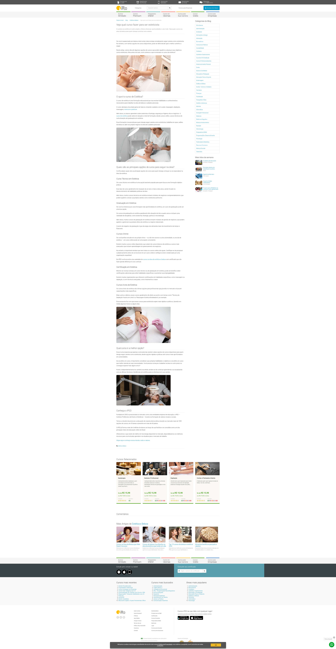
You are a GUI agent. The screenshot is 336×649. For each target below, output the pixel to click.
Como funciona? (138, 613)
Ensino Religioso (206, 184)
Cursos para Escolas (156, 628)
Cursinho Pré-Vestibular (202, 57)
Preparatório (152, 15)
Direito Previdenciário (125, 586)
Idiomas (198, 106)
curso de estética (122, 116)
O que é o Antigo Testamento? (207, 181)
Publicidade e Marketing (202, 142)
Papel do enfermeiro (208, 174)
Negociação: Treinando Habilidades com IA (131, 594)
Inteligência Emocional (160, 589)
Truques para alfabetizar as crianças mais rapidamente (210, 188)
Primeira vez (123, 2)
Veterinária (199, 151)
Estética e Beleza (122, 446)
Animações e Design (202, 35)
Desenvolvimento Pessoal (203, 64)
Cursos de (166, 15)
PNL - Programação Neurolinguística (164, 591)
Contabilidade (200, 48)
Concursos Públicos (202, 45)
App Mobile (136, 618)
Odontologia (199, 129)
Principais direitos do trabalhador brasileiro (209, 168)
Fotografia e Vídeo (201, 100)
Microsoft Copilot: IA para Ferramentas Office (132, 600)
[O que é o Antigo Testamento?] (198, 183)
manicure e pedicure (130, 109)
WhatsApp (208, 2)
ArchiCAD (121, 597)
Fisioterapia (199, 96)
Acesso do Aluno (212, 8)
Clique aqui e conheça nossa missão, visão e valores (133, 440)
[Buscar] (170, 8)
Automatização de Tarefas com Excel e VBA (132, 592)
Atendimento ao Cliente (161, 597)
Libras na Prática (158, 599)
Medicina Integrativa (201, 119)
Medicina (198, 116)
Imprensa (136, 628)
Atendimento (143, 2)
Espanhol (156, 594)
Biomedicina (199, 41)
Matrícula (153, 623)
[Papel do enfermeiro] (198, 176)
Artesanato (199, 38)
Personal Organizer (159, 595)
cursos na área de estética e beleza (154, 259)
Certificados (154, 615)
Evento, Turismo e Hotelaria (203, 87)
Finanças (198, 93)
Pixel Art (121, 595)
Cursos (137, 15)
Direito (198, 67)
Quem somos (137, 611)
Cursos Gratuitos (155, 618)
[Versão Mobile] (129, 570)
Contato (136, 630)
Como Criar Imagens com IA (127, 591)
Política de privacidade (139, 625)
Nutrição (198, 125)
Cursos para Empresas (185, 8)
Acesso (122, 15)
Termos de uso (137, 623)
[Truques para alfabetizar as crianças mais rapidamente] (198, 189)
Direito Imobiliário (124, 599)
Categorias (138, 8)
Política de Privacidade (165, 644)
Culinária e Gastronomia (203, 54)
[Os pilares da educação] (198, 162)
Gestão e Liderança (201, 103)
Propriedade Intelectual (126, 587)
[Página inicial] (121, 8)
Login (152, 625)
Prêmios (136, 615)
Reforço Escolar (200, 148)
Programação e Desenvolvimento (205, 135)
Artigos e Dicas (137, 620)
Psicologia (199, 138)
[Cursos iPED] (120, 612)
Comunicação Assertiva (161, 600)
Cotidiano (199, 51)
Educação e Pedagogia (202, 74)
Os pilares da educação (209, 160)
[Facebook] (117, 616)
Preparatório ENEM (201, 132)
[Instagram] (123, 616)
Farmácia (199, 90)
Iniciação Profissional (202, 113)
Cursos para (183, 15)
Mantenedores (154, 611)
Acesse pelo (164, 2)
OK (216, 645)
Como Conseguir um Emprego (127, 589)
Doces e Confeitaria (201, 70)
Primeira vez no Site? (156, 613)
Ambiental (199, 32)
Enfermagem (199, 80)
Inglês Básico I (158, 587)
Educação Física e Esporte (203, 77)
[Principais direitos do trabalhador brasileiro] (198, 169)
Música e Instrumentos (202, 122)
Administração (200, 28)
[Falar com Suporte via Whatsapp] (334, 637)
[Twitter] (120, 616)
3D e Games (199, 25)
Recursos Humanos (202, 145)
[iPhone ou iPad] (124, 570)
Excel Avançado (158, 592)
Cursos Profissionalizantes (203, 61)
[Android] (118, 570)
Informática (199, 109)
